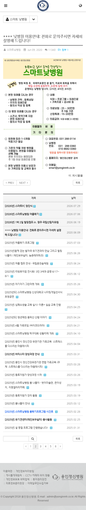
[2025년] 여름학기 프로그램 (19, 242)
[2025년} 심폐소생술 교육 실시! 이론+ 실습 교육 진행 (33, 304)
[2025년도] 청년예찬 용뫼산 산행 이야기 (26, 317)
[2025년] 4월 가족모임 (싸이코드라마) (25, 325)
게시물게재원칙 (14, 475)
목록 (78, 182)
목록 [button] (78, 438)
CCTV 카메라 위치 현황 (37, 475)
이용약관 (7, 471)
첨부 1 (64, 49)
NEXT (23, 182)
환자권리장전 (40, 479)
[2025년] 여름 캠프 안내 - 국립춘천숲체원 (26, 263)
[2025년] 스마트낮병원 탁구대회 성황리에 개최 (29, 333)
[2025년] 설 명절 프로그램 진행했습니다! (26, 427)
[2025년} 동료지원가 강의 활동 (21, 395)
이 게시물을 (75, 175)
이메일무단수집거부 (38, 483)
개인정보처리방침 (25, 471)
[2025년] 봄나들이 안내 (17, 403)
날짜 (73, 197)
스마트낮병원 (13, 49)
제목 (33, 197)
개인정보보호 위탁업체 (17, 479)
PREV (10, 182)
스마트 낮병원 (18, 19)
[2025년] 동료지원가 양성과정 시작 (23, 374)
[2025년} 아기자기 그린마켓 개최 (22, 284)
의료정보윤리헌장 (15, 483)
